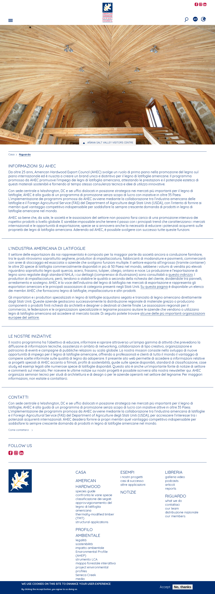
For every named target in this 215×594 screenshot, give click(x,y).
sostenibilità (84, 544)
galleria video (175, 477)
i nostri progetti (131, 477)
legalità (81, 540)
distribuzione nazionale (181, 512)
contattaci (172, 505)
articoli (170, 485)
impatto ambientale (90, 548)
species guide (85, 491)
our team (172, 508)
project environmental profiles (92, 569)
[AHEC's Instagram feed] (200, 5)
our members (175, 516)
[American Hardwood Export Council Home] (107, 12)
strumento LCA (86, 559)
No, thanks (182, 587)
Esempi (127, 472)
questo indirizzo (180, 274)
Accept (165, 587)
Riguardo (25, 154)
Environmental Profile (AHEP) (92, 553)
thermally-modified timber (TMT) (95, 516)
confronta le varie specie (94, 495)
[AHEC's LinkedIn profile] (204, 5)
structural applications (92, 522)
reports (170, 488)
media (80, 579)
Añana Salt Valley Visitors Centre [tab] (110, 142)
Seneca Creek (86, 575)
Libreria (173, 472)
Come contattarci (18, 429)
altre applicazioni (132, 485)
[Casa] (20, 481)
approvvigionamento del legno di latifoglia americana (94, 506)
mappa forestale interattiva (96, 563)
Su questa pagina (154, 287)
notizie (128, 492)
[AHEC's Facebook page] (196, 5)
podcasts (172, 481)
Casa (11, 154)
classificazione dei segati (93, 499)
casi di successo (132, 481)
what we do (173, 501)
